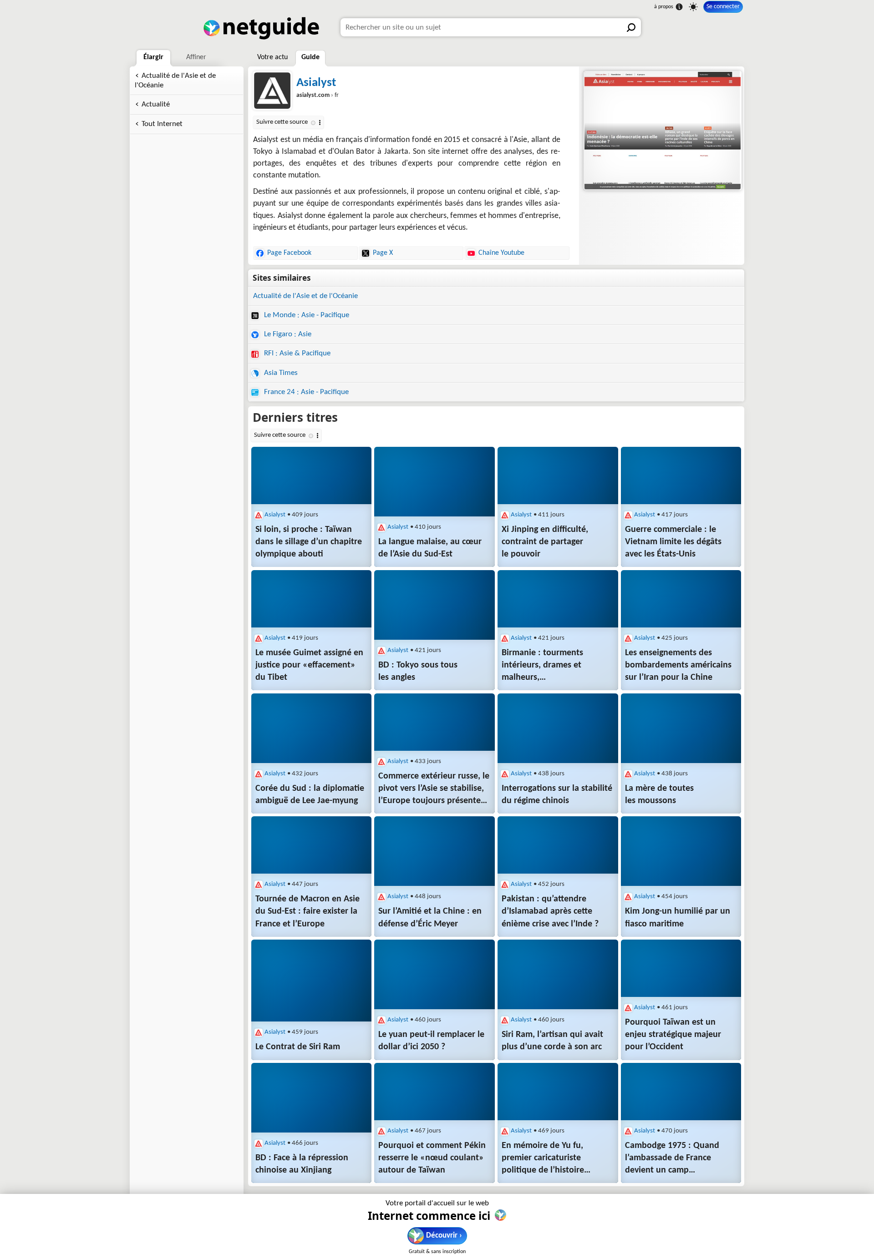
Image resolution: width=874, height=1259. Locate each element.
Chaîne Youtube (501, 253)
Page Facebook (289, 253)
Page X (383, 253)
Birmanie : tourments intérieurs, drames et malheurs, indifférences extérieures (549, 666)
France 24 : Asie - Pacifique (305, 392)
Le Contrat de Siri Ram (297, 1047)
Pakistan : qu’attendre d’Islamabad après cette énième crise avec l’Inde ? (550, 911)
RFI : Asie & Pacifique (296, 353)
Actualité (156, 104)
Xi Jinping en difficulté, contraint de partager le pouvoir (545, 542)
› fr (317, 95)
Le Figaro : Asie (286, 334)
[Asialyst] (662, 130)
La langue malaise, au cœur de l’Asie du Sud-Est (430, 548)
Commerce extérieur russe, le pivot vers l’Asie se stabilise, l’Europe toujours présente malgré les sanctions (433, 789)
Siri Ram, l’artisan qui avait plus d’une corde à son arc (552, 1041)
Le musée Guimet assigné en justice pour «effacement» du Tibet (309, 665)
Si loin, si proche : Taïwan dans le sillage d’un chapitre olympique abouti (308, 542)
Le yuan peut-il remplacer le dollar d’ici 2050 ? (431, 1041)
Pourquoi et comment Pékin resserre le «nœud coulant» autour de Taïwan (432, 1158)
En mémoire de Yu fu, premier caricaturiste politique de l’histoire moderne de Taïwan (543, 1159)
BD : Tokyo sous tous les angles (417, 671)
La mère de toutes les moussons (659, 794)
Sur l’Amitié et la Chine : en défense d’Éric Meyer (430, 917)
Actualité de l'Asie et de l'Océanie (175, 80)
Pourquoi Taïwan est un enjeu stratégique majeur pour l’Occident (673, 1035)
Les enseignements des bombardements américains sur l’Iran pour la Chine (678, 665)
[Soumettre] (632, 27)
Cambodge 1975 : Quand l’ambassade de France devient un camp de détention (672, 1159)
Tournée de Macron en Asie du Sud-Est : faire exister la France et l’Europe (307, 911)
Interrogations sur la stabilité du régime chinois (557, 794)
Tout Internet (162, 124)
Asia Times (280, 373)
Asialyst (316, 83)
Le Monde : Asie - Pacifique (305, 315)
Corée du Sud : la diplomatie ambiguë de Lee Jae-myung (309, 794)
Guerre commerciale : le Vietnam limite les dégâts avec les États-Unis (673, 542)
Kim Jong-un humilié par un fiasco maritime (677, 917)
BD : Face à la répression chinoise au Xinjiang (301, 1164)
